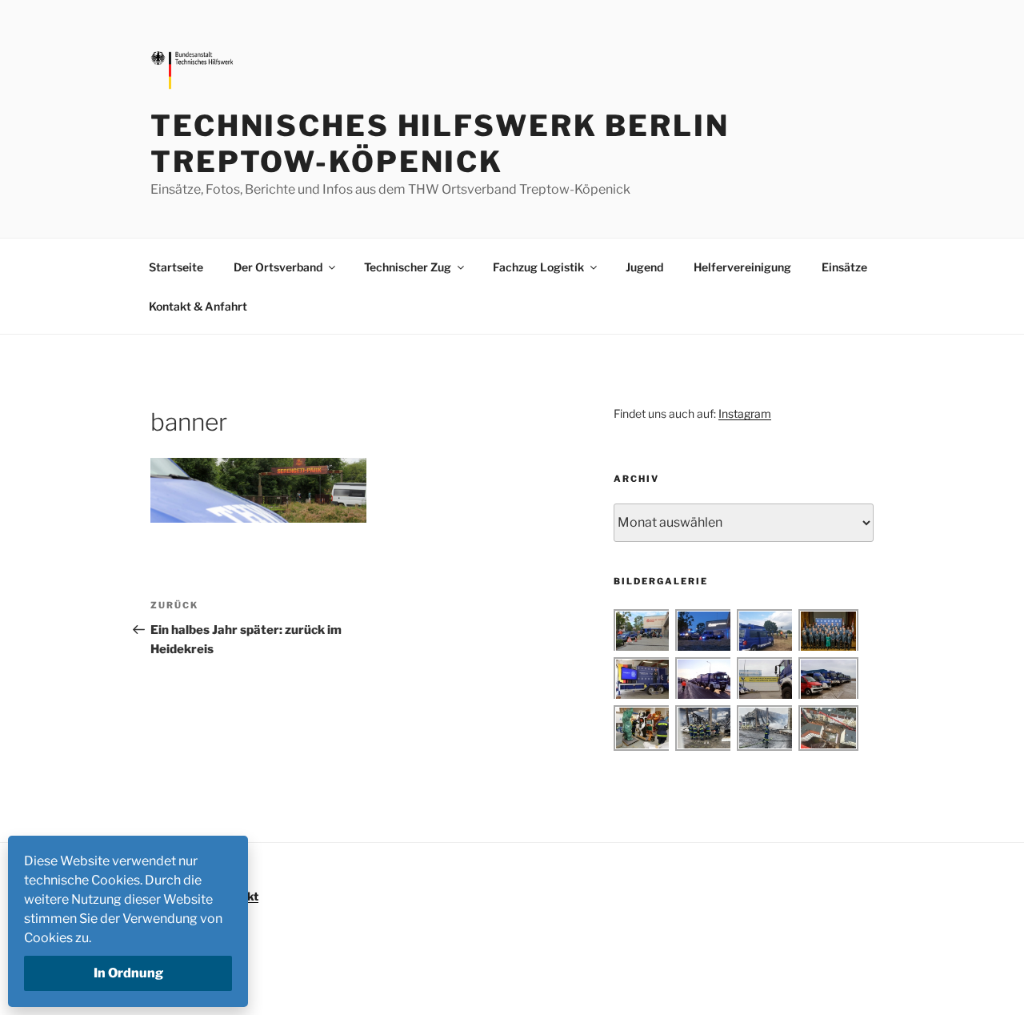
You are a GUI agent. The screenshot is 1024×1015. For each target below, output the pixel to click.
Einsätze (844, 267)
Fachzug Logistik (538, 267)
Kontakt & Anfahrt (198, 306)
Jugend (644, 267)
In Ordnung (128, 973)
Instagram (744, 413)
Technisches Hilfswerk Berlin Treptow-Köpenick (440, 143)
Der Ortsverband (278, 267)
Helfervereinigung (742, 267)
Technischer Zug (407, 267)
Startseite (176, 267)
